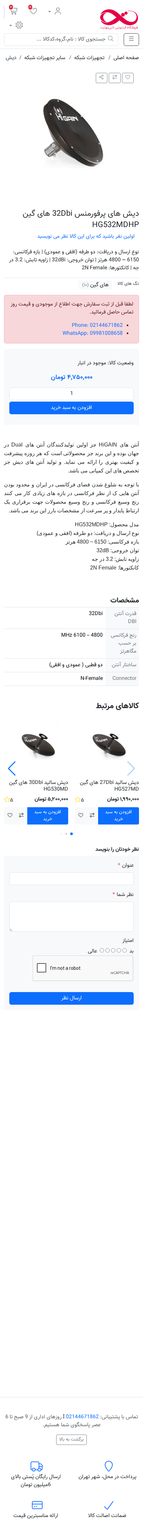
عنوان (128, 866)
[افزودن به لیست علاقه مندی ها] (128, 78)
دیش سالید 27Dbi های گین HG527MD (109, 786)
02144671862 (82, 1417)
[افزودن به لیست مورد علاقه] (81, 816)
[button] (14, 12)
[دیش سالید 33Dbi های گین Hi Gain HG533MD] (107, 745)
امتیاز (128, 941)
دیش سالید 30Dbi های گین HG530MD (38, 786)
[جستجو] (110, 39)
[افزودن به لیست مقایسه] (115, 78)
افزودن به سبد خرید (71, 408)
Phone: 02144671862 (97, 325)
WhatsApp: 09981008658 (93, 333)
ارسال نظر (71, 998)
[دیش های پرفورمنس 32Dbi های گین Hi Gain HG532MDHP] (71, 135)
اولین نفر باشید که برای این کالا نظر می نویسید (86, 236)
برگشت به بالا (71, 1439)
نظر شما (125, 895)
